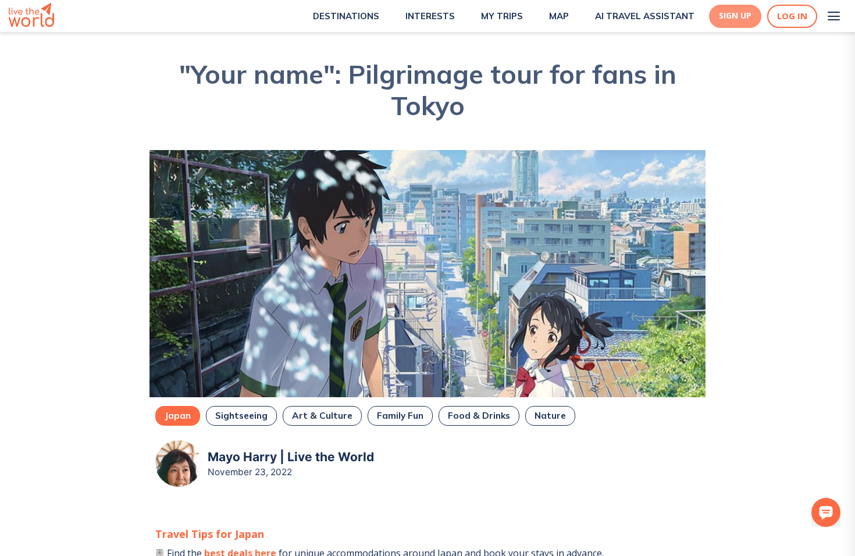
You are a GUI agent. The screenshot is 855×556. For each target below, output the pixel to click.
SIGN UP (735, 15)
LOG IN (792, 16)
